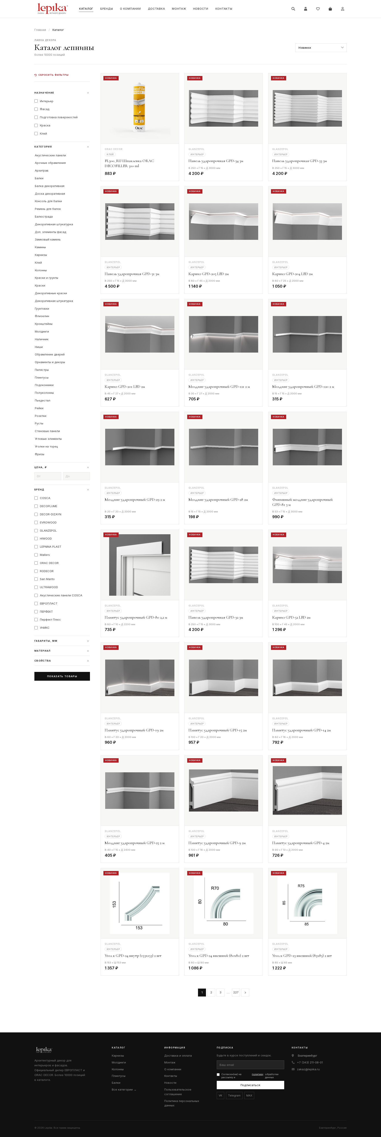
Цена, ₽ (62, 467)
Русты (39, 423)
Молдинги (42, 331)
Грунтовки (42, 308)
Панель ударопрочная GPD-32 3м (216, 617)
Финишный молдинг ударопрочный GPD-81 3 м (302, 502)
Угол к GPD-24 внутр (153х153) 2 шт (133, 955)
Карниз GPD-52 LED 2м (291, 617)
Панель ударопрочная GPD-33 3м (299, 160)
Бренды (106, 8)
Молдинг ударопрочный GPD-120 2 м (303, 386)
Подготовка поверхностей (59, 117)
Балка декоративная (49, 186)
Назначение (62, 92)
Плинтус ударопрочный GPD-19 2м (134, 730)
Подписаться (250, 1085)
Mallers (45, 554)
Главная (40, 29)
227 (236, 992)
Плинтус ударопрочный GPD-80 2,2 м (136, 617)
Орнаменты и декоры (50, 362)
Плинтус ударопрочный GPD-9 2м (217, 842)
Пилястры (42, 370)
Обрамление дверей (50, 354)
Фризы (39, 454)
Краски (40, 285)
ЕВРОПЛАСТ (49, 603)
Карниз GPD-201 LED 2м (125, 386)
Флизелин (42, 316)
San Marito (47, 579)
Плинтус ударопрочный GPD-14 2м (301, 730)
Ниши (39, 347)
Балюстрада (44, 216)
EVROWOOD (48, 522)
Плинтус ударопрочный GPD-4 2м (300, 842)
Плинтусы (42, 377)
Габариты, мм (62, 641)
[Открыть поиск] (293, 9)
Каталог (86, 8)
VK (220, 1095)
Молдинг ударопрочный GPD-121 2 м (219, 386)
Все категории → (124, 1089)
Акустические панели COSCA (61, 595)
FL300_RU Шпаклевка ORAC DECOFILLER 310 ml (129, 163)
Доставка (156, 8)
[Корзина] (330, 9)
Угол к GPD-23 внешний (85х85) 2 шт (302, 955)
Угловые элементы (48, 438)
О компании (130, 8)
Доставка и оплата (178, 1055)
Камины (40, 247)
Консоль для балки (48, 201)
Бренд (62, 489)
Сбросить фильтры (53, 74)
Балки (39, 178)
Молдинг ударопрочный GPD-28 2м (218, 499)
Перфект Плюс (50, 619)
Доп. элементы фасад (50, 232)
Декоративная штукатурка (54, 224)
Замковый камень (48, 239)
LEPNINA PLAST (50, 546)
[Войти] (343, 9)
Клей (43, 133)
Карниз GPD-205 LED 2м (209, 273)
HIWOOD (46, 538)
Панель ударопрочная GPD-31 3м (132, 273)
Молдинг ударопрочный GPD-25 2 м (134, 842)
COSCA (45, 498)
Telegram (234, 1095)
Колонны (41, 270)
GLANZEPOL (48, 530)
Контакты (223, 8)
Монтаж (179, 8)
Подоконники (44, 385)
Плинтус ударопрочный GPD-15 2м (218, 730)
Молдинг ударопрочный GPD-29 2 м (135, 499)
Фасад (44, 109)
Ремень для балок (48, 209)
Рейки (39, 408)
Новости (200, 8)
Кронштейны (43, 323)
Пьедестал (42, 400)
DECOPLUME (48, 506)
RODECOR (47, 571)
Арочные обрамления (50, 163)
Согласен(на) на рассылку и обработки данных (249, 1076)
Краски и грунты (46, 277)
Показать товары (62, 676)
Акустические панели (50, 155)
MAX (249, 1095)
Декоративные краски (51, 293)
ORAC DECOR (49, 563)
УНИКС (45, 627)
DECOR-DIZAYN (50, 514)
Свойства (62, 660)
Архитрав (42, 170)
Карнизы (41, 255)
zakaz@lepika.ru (308, 1069)
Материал (62, 651)
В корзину (163, 174)
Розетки (40, 416)
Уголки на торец (46, 446)
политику (257, 1074)
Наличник (42, 339)
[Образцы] (306, 9)
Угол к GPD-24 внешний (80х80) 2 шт (219, 955)
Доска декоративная (50, 193)
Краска (45, 125)
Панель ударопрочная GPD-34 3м (216, 160)
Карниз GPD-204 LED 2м (292, 273)
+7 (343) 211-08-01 (310, 1062)
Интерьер (46, 101)
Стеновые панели (47, 431)
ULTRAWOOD (49, 587)
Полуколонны (44, 392)
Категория (62, 146)
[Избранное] (318, 9)
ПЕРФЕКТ (46, 611)
